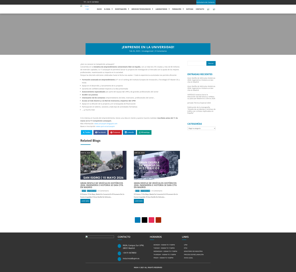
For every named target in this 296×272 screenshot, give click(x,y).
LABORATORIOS (161, 9)
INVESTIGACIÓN (121, 9)
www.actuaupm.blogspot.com (105, 123)
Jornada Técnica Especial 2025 (199, 103)
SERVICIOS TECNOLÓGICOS (141, 9)
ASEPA (84, 191)
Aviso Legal (188, 258)
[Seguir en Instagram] (118, 2)
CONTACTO (200, 9)
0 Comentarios (161, 51)
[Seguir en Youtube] (123, 2)
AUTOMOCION (91, 191)
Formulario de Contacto (205, 2)
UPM (185, 245)
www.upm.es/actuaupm (105, 126)
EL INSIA (107, 9)
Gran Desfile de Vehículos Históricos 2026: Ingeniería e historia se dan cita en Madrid (101, 185)
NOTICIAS (189, 9)
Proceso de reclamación (194, 254)
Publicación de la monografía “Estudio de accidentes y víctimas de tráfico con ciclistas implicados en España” (201, 110)
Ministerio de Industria (193, 251)
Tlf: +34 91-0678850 (91, 2)
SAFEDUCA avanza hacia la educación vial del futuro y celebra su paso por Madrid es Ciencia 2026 (201, 96)
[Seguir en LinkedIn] (108, 2)
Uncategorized (147, 51)
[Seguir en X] (113, 2)
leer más (85, 201)
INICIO (99, 9)
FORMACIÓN (176, 9)
